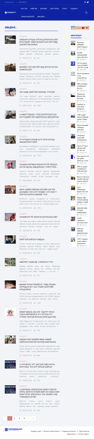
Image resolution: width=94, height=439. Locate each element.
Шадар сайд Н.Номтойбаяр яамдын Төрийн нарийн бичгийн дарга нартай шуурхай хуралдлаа (83, 200)
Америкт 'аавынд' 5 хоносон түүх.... (37, 262)
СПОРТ (64, 9)
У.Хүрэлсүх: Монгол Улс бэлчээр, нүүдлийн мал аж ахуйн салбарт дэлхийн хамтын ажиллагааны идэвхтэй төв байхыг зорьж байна (82, 96)
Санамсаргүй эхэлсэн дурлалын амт (38, 217)
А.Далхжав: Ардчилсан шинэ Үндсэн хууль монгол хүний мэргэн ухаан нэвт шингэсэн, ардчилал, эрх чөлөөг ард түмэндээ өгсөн (39, 393)
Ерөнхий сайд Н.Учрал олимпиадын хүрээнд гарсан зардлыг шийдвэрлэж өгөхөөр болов (82, 210)
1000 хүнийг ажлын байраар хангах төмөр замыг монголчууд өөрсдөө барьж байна (83, 117)
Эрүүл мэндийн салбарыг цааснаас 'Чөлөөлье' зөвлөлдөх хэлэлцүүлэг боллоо (82, 127)
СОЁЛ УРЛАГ (54, 9)
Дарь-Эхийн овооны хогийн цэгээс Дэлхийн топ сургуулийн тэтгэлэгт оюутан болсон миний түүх (38, 192)
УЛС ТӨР (24, 9)
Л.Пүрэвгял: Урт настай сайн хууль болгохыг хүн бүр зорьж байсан (37, 365)
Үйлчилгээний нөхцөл (51, 431)
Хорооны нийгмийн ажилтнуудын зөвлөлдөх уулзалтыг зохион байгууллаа (82, 44)
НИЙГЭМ (33, 9)
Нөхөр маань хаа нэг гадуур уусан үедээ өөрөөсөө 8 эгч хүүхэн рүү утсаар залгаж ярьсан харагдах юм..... (39, 314)
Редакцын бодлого (69, 431)
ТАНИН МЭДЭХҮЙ (27, 16)
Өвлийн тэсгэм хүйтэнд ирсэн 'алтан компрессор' (38, 68)
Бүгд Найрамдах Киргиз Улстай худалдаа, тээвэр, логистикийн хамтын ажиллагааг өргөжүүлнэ (82, 189)
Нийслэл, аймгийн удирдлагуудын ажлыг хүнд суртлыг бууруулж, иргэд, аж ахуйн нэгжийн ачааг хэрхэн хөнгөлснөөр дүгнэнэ (83, 231)
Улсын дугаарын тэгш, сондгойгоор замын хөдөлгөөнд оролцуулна (83, 75)
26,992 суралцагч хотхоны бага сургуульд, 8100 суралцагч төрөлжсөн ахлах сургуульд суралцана (83, 220)
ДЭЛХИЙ (43, 9)
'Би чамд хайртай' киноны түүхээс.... (38, 92)
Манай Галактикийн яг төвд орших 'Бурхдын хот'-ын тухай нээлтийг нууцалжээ (37, 287)
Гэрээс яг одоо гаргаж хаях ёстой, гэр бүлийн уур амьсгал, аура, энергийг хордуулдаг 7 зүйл (82, 148)
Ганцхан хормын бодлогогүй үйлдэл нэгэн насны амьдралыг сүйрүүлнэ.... (39, 165)
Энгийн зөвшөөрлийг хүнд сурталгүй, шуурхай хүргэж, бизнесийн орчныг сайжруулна (83, 55)
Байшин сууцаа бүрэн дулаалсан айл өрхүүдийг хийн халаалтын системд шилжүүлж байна (38, 42)
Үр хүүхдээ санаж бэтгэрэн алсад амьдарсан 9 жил (36, 140)
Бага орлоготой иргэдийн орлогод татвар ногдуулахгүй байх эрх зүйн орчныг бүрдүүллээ (83, 158)
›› (33, 418)
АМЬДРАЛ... (41, 16)
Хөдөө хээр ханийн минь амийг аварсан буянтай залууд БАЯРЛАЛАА (37, 340)
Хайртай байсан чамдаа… (32, 239)
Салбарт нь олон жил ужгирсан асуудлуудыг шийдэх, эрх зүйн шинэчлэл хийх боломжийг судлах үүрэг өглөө (83, 106)
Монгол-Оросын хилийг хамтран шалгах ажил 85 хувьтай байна (83, 179)
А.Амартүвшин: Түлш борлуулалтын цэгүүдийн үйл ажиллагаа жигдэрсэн (39, 115)
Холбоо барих (83, 434)
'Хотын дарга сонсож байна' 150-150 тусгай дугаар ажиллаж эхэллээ (83, 65)
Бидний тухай (36, 431)
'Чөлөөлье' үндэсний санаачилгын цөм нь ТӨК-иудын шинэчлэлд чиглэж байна (82, 137)
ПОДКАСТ (74, 9)
